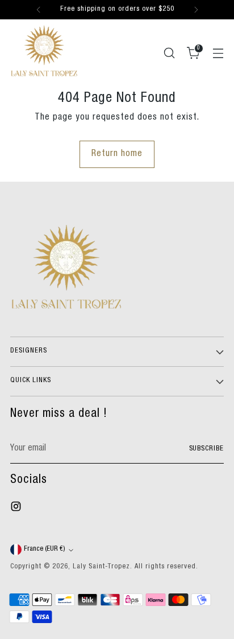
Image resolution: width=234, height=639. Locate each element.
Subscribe (206, 449)
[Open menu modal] (217, 52)
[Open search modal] (169, 52)
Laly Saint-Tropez (101, 567)
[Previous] (38, 9)
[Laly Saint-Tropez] (44, 50)
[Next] (195, 9)
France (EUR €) (44, 549)
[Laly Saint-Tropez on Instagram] (17, 509)
